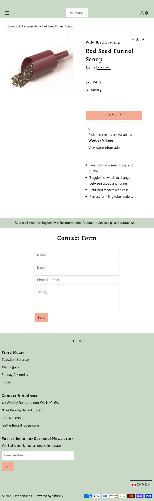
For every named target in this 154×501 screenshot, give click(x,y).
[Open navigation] (7, 12)
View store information (105, 148)
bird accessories (28, 26)
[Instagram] (80, 341)
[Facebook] (73, 341)
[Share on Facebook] (133, 39)
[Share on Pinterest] (143, 39)
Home (11, 26)
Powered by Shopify (48, 496)
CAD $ (142, 485)
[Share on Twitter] (138, 39)
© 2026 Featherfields (17, 496)
